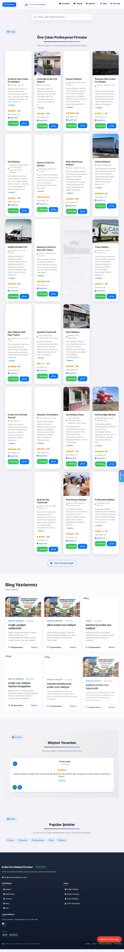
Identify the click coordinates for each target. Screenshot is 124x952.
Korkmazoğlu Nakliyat (105, 414)
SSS (7, 908)
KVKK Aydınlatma (73, 903)
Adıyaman (23, 840)
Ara (25, 123)
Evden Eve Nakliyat (105, 944)
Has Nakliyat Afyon (75, 414)
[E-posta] (4, 924)
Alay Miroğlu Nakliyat (18, 499)
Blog (7, 903)
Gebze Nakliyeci (102, 161)
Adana (11, 840)
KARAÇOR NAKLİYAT (18, 247)
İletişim (8, 889)
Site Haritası (118, 944)
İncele (34, 647)
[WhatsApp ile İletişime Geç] (15, 787)
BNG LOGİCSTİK (102, 332)
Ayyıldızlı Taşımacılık (46, 332)
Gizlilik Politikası (72, 889)
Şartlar (94, 944)
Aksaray (62, 840)
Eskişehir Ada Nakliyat (47, 414)
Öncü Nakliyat (72, 332)
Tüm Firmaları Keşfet (64, 563)
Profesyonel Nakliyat (105, 499)
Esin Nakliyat (14, 161)
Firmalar (8, 899)
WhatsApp (14, 123)
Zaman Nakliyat (73, 247)
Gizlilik (87, 944)
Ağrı (51, 840)
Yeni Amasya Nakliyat (76, 499)
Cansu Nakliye (101, 247)
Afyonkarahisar (39, 840)
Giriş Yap (116, 3)
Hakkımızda (10, 894)
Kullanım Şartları (72, 894)
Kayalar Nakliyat (73, 79)
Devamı (12, 105)
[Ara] (20, 787)
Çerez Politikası (72, 899)
